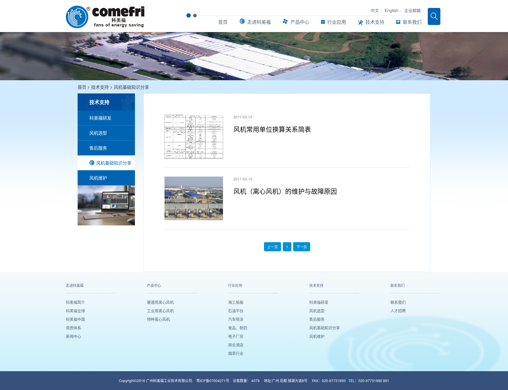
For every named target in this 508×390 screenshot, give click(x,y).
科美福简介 (75, 302)
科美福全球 (75, 310)
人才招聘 (398, 310)
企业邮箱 (412, 10)
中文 (375, 10)
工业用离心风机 (160, 310)
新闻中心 (73, 336)
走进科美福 (259, 22)
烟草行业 (235, 353)
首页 (223, 22)
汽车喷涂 (235, 319)
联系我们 (412, 22)
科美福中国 (75, 319)
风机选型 (98, 133)
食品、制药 (237, 327)
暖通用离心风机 (160, 302)
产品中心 (299, 22)
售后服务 (98, 148)
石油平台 (235, 310)
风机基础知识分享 (131, 87)
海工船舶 (235, 302)
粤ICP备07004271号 (213, 380)
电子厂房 (235, 336)
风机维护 (98, 178)
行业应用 (336, 22)
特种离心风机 (158, 319)
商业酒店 (235, 344)
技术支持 (374, 22)
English (391, 10)
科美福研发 (100, 118)
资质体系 (73, 327)
